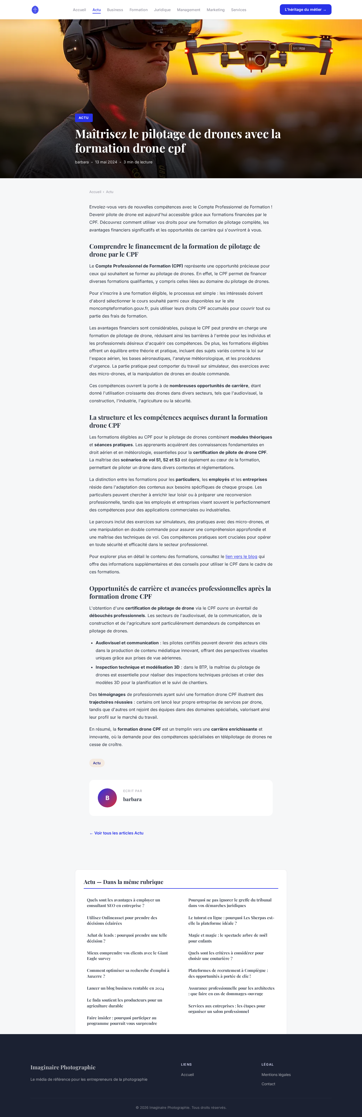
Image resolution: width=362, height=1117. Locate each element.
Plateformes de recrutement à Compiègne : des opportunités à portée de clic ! (228, 973)
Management (188, 9)
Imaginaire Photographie (62, 1067)
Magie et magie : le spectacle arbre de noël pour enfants (227, 937)
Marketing (216, 9)
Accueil (79, 9)
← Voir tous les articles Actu (116, 832)
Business (115, 9)
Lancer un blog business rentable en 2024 (125, 988)
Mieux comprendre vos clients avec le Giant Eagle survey (127, 955)
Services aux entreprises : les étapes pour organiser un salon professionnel (226, 1008)
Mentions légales (276, 1074)
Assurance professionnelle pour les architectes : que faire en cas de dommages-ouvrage (231, 990)
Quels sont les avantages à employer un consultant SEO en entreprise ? (123, 902)
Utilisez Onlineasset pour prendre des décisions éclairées (122, 920)
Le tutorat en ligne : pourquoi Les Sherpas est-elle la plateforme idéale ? (231, 920)
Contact (268, 1084)
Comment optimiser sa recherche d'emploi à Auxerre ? (128, 973)
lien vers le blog (241, 556)
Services (238, 9)
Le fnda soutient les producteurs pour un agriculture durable (124, 1002)
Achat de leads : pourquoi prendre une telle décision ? (127, 937)
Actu (96, 9)
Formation (139, 9)
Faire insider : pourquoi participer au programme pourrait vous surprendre (122, 1020)
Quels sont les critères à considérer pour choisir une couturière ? (226, 955)
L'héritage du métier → (305, 9)
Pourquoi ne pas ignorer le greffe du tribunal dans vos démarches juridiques (230, 902)
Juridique (162, 9)
